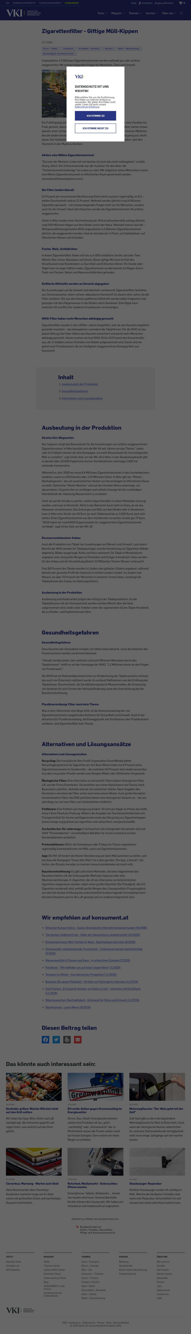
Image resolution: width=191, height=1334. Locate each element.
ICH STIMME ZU (95, 115)
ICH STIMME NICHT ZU (95, 128)
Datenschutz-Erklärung (87, 106)
